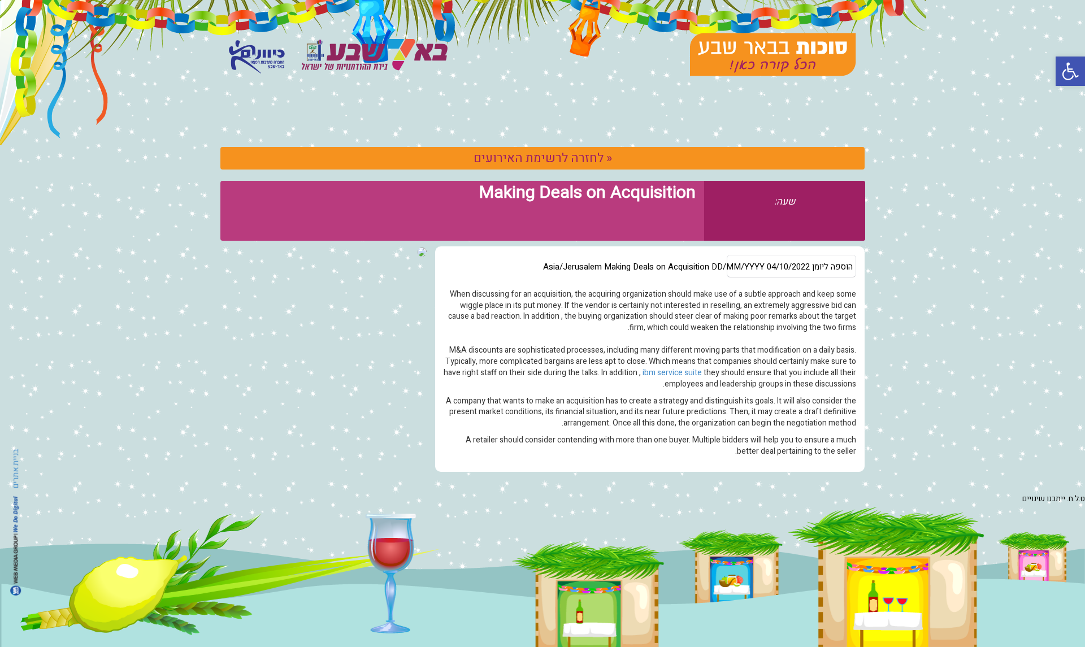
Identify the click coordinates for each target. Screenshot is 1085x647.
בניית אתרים (15, 468)
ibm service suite (672, 373)
